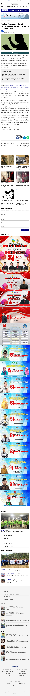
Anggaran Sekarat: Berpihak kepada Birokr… (17, 641)
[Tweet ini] (21, 137)
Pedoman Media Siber (22, 669)
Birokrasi (8, 640)
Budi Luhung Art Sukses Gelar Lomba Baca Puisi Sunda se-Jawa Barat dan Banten (22, 184)
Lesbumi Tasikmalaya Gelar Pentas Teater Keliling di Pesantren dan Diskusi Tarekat (7, 184)
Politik (2, 530)
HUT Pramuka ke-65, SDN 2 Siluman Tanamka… (15, 581)
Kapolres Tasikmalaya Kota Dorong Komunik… (15, 614)
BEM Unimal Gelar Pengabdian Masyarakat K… (17, 626)
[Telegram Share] (24, 137)
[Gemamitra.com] (15, 3)
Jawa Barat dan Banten (6, 129)
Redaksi (8, 673)
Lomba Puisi (16, 129)
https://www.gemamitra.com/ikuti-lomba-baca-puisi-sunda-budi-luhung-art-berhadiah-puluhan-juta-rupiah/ (15, 87)
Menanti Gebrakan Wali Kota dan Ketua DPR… (16, 653)
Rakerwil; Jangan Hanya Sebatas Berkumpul (17, 659)
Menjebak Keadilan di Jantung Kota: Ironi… (17, 636)
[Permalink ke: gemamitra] (2, 31)
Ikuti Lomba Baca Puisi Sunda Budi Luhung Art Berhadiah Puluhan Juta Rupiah (7, 202)
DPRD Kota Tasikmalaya (9, 543)
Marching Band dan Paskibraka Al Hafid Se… (12, 571)
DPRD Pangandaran (7, 535)
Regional (13, 573)
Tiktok (15, 686)
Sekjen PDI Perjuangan (6, 132)
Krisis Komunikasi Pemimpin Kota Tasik (16, 647)
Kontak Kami (22, 675)
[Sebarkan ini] (17, 137)
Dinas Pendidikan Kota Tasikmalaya (12, 541)
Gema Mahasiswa (9, 618)
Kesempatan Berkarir (7, 671)
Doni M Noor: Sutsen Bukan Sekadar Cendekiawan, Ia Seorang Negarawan (22, 168)
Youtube (23, 683)
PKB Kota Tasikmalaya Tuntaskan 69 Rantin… (12, 531)
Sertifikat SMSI (8, 678)
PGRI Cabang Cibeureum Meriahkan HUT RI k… (17, 575)
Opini (7, 634)
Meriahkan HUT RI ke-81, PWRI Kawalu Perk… (16, 608)
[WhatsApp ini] (27, 137)
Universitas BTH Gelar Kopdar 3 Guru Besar (7, 143)
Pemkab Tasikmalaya (8, 546)
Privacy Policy (22, 673)
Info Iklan (22, 671)
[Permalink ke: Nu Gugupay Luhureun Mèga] (7, 160)
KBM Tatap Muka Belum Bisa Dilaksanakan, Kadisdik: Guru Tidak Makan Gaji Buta (22, 202)
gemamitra (5, 538)
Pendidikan (3, 569)
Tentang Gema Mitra (7, 669)
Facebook (9, 683)
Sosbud (12, 606)
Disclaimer (7, 675)
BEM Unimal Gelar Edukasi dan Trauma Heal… (17, 620)
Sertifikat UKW (22, 678)
